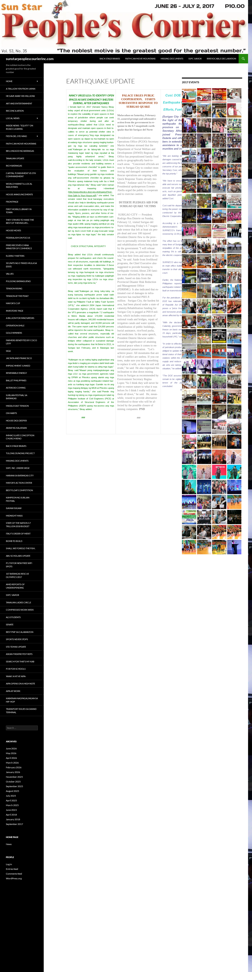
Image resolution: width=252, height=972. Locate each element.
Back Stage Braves (110, 58)
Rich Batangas (14, 165)
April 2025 (11, 800)
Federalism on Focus (18, 237)
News (9, 844)
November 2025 (14, 776)
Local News (12, 118)
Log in (9, 864)
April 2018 (11, 814)
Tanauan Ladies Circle (18, 602)
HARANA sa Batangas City (20, 475)
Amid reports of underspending (15, 586)
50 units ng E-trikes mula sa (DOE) (21, 265)
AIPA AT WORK (13, 691)
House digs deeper (16, 420)
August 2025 (12, 791)
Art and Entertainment (19, 103)
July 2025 (11, 795)
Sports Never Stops (17, 639)
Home (9, 81)
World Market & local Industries (19, 185)
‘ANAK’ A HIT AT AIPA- (16, 676)
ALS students (13, 617)
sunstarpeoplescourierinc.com (30, 58)
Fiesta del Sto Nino (16, 136)
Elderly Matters (15, 256)
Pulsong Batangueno (18, 281)
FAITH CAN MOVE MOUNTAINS (140, 58)
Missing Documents (172, 58)
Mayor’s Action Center (19, 482)
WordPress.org (14, 878)
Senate (9, 624)
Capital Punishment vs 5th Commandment (21, 175)
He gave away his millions (20, 96)
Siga (8, 351)
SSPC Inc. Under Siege (18, 468)
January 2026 (13, 772)
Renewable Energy (16, 373)
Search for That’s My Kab (20, 661)
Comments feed (14, 873)
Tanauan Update (15, 158)
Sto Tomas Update (16, 646)
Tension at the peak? (17, 296)
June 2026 (11, 748)
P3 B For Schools (16, 668)
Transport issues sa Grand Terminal (21, 711)
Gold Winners (14, 332)
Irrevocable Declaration (221, 58)
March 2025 (12, 805)
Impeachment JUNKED (18, 365)
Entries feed (12, 868)
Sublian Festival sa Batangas (16, 397)
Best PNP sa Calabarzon (19, 632)
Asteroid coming (16, 387)
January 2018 (13, 819)
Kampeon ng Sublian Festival (17, 499)
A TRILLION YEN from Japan (20, 88)
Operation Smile (15, 325)
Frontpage (12, 201)
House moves (13, 230)
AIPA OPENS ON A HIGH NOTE (20, 683)
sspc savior (195, 58)
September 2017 (14, 824)
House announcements (19, 194)
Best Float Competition (19, 490)
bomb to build (14, 541)
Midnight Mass (14, 515)
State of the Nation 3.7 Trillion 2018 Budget (18, 525)
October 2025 (13, 781)
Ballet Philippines (16, 380)
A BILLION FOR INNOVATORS (20, 318)
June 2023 (11, 809)
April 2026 (11, 757)
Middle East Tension (17, 406)
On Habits (11, 413)
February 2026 (13, 767)
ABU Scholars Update (18, 556)
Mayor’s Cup (13, 303)
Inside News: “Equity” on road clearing (19, 127)
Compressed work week (20, 609)
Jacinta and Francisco (19, 358)
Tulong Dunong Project (20, 453)
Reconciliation (15, 110)
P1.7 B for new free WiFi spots (19, 565)
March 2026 (12, 762)
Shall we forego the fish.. (20, 548)
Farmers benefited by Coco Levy (21, 342)
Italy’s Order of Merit (18, 533)
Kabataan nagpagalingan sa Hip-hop (22, 700)
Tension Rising (14, 288)
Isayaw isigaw (13, 508)
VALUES (10, 273)
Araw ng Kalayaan (16, 428)
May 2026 (11, 753)
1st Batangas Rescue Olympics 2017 (17, 575)
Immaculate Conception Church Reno (20, 437)
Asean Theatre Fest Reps (19, 654)
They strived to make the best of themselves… (20, 221)
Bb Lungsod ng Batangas (20, 151)
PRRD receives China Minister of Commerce (19, 247)
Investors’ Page (14, 310)
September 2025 (14, 786)
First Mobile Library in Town (19, 211)
